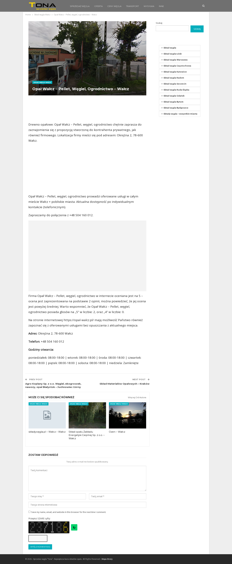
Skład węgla (170, 48)
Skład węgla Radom (174, 78)
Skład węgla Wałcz (42, 82)
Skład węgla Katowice (175, 72)
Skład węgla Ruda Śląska (176, 90)
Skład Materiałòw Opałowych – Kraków (124, 383)
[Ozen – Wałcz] (127, 415)
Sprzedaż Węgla (79, 6)
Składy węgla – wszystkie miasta (180, 114)
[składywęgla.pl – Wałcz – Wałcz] (47, 415)
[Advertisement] (87, 108)
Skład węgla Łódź (173, 54)
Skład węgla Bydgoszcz (176, 108)
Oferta (98, 6)
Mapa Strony (107, 559)
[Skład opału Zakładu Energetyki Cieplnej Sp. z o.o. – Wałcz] (87, 415)
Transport (132, 6)
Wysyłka (149, 6)
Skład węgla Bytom (173, 102)
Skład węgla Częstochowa (177, 66)
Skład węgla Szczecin (175, 84)
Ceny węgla (114, 6)
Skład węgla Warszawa (175, 60)
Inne (161, 6)
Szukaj (159, 22)
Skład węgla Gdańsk (174, 96)
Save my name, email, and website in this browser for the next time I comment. (68, 512)
